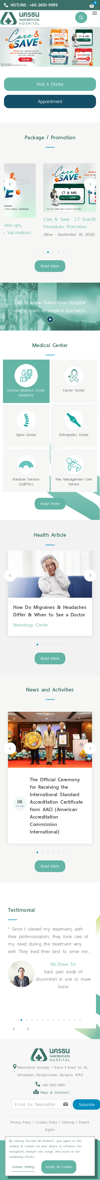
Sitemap (68, 1122)
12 (80, 1020)
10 (69, 1020)
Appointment (50, 101)
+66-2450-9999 (52, 1085)
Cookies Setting (23, 1167)
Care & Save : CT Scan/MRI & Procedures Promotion (39, 223)
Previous (10, 184)
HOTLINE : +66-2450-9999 (34, 5)
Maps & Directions (55, 1092)
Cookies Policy (46, 1122)
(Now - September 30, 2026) (33, 234)
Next (90, 184)
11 (74, 1020)
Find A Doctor (50, 84)
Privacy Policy (21, 1122)
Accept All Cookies (59, 1167)
